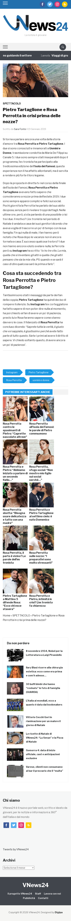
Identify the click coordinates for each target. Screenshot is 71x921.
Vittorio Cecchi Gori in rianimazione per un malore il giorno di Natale (43, 721)
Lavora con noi (52, 893)
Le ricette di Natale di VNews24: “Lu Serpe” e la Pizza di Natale (44, 737)
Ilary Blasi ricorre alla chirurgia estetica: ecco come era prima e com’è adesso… (44, 671)
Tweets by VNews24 (16, 849)
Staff (38, 893)
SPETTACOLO (12, 103)
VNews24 (35, 885)
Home (6, 615)
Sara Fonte (20, 129)
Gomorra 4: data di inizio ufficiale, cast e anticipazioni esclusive (43, 754)
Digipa (59, 912)
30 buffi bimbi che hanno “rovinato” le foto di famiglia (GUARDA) (43, 688)
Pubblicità (29, 898)
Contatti (43, 898)
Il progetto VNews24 (20, 893)
